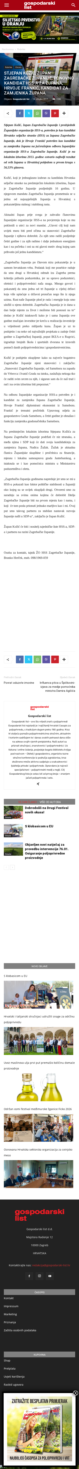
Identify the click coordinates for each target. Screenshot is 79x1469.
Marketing (10, 1314)
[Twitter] (28, 113)
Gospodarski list (21, 99)
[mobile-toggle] (6, 5)
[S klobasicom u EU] (13, 830)
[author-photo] (39, 710)
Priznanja (10, 1322)
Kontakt (9, 1298)
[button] (73, 5)
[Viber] (46, 113)
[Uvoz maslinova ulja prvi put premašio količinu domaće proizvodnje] (38, 1087)
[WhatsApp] (37, 113)
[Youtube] (50, 1276)
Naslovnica (8, 49)
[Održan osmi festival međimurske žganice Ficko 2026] (38, 1128)
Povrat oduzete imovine (19, 682)
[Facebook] (20, 113)
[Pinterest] (55, 113)
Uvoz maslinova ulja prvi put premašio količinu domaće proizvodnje (39, 1065)
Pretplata (10, 1368)
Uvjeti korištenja (14, 1376)
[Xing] (39, 784)
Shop (7, 1360)
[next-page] (12, 867)
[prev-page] (6, 867)
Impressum (11, 1306)
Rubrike (21, 49)
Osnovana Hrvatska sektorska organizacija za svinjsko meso (38, 1152)
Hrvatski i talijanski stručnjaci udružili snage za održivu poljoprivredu (39, 1019)
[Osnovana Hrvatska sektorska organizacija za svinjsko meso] (38, 1174)
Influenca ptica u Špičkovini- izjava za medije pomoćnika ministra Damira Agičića (57, 687)
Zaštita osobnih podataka (20, 1330)
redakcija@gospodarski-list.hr (51, 1265)
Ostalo (18, 67)
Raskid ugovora (13, 1384)
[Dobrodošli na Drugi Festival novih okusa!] (13, 812)
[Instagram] (39, 1276)
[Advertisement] (39, 605)
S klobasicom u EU (39, 826)
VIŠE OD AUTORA (50, 802)
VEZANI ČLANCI (27, 802)
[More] (64, 113)
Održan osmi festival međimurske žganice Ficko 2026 (38, 1109)
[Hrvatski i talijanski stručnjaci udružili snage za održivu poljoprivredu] (38, 1041)
